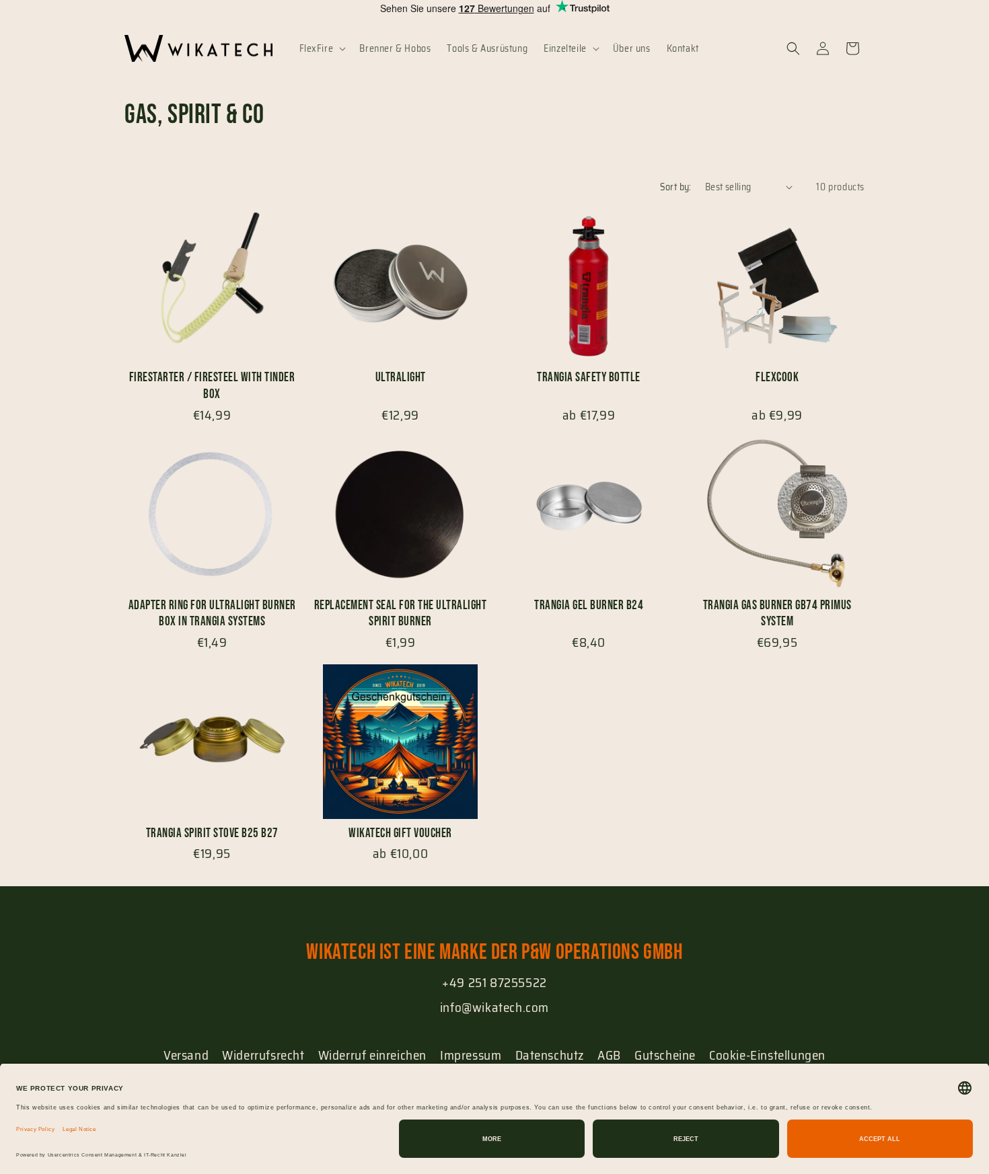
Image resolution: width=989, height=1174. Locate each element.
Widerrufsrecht (263, 1055)
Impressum (470, 1055)
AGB (609, 1055)
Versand (186, 1055)
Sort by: (676, 187)
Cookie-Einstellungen (767, 1055)
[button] (321, 48)
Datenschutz (550, 1055)
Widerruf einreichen (372, 1055)
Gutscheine (665, 1055)
